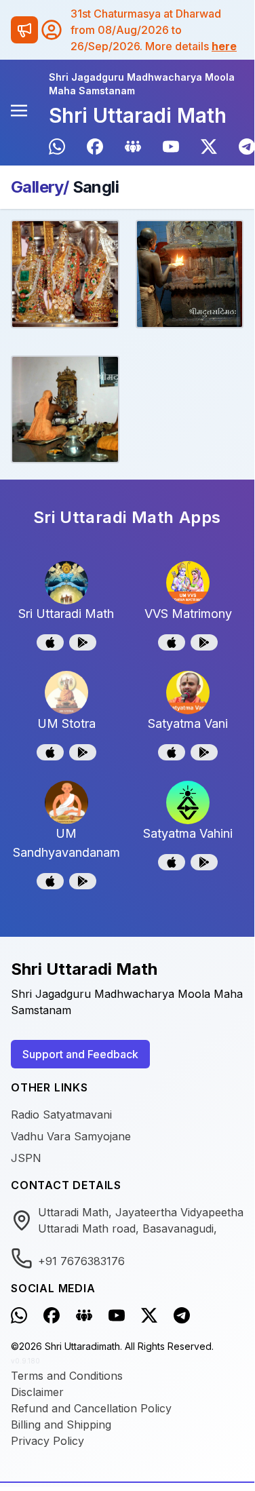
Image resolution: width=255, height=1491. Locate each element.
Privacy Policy (47, 1441)
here (224, 46)
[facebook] (95, 146)
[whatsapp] (57, 146)
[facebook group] (133, 146)
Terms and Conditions (67, 1375)
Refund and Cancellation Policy (91, 1408)
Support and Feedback (80, 1054)
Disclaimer (37, 1392)
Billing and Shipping (61, 1424)
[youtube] (171, 146)
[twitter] (209, 146)
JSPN (26, 1158)
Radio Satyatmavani (61, 1114)
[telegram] (247, 146)
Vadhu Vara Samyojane (71, 1136)
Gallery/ (39, 187)
